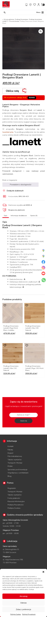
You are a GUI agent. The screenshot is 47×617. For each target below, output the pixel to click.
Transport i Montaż (15, 463)
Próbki (10, 466)
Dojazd (10, 453)
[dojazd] (31, 4)
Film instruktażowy (15, 456)
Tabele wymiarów (15, 459)
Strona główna (9, 19)
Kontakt (10, 446)
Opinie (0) (33, 216)
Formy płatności (14, 498)
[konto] (38, 4)
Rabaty (10, 449)
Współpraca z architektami (18, 473)
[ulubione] (35, 4)
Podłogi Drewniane (21, 19)
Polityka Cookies (15, 614)
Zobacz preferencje (23, 609)
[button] (43, 572)
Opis (5, 216)
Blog (9, 476)
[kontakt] (27, 4)
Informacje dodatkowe (19, 216)
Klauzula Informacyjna (16, 501)
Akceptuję (23, 596)
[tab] (5, 216)
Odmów (23, 603)
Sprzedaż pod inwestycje (17, 469)
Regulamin (12, 488)
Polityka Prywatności (29, 614)
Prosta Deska (14, 21)
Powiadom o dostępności (20, 184)
